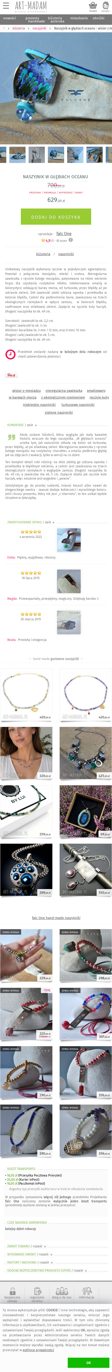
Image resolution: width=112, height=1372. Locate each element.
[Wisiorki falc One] (69, 551)
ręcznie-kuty (99, 397)
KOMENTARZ (22, 425)
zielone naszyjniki (59, 412)
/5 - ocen (56, 240)
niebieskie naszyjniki (39, 405)
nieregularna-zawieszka (64, 391)
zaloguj (105, 11)
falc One (64, 233)
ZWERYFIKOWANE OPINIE (31, 522)
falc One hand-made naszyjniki (56, 918)
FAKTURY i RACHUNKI (30, 1262)
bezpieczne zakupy (12, 1299)
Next (103, 84)
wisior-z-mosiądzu (26, 391)
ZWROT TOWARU (27, 1246)
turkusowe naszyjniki (78, 405)
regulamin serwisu (37, 1299)
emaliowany (96, 391)
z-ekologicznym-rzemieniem (63, 397)
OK (88, 1363)
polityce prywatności (38, 1350)
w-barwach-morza (22, 397)
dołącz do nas (62, 1297)
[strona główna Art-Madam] (31, 7)
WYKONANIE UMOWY (30, 1254)
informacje (86, 1297)
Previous (8, 84)
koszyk (93, 11)
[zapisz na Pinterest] (11, 375)
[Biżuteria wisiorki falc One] (69, 592)
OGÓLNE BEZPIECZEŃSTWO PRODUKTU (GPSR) (47, 1270)
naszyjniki (66, 254)
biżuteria (43, 254)
